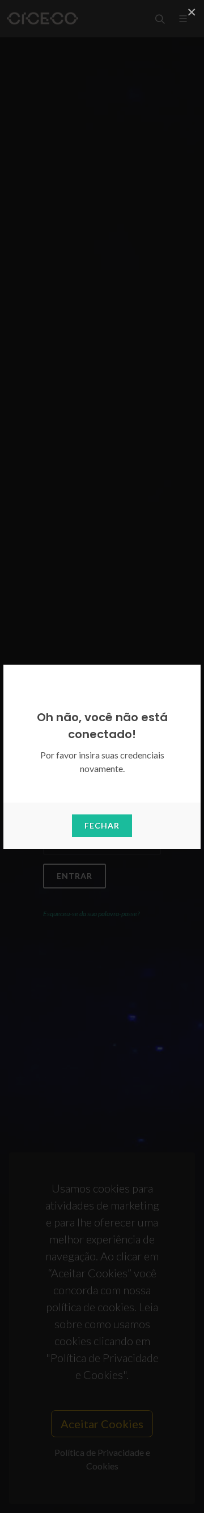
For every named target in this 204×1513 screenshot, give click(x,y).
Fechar (102, 825)
